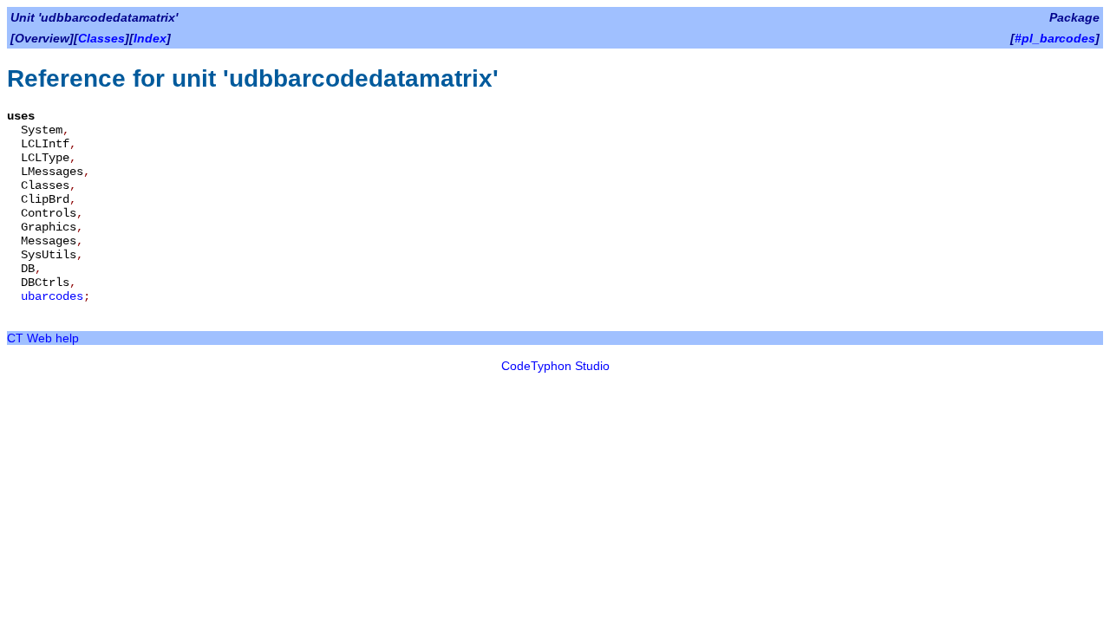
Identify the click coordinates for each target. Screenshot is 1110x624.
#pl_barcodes (1055, 38)
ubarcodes (52, 296)
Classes (101, 38)
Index (150, 38)
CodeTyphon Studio (555, 366)
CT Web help (43, 338)
